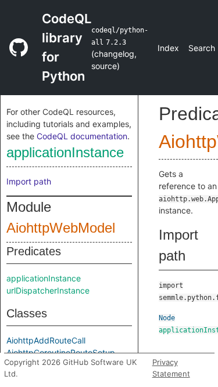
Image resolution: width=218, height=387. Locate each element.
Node (167, 318)
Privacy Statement (171, 367)
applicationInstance (65, 152)
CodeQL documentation (82, 136)
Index (168, 48)
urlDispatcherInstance (48, 290)
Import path (28, 181)
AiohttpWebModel (60, 228)
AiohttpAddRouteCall (45, 340)
